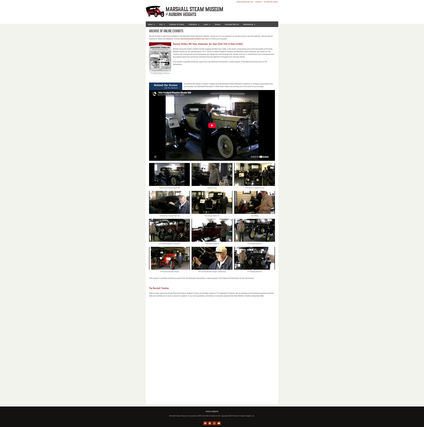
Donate (217, 24)
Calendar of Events (176, 24)
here (261, 296)
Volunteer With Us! (232, 24)
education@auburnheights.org (192, 39)
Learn (206, 24)
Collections (192, 24)
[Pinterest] (210, 423)
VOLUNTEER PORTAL (271, 2)
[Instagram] (214, 423)
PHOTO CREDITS (212, 412)
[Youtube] (219, 423)
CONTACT (258, 2)
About (150, 24)
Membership (248, 24)
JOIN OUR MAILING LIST (244, 2)
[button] (169, 177)
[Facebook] (205, 423)
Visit (161, 24)
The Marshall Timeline (159, 288)
